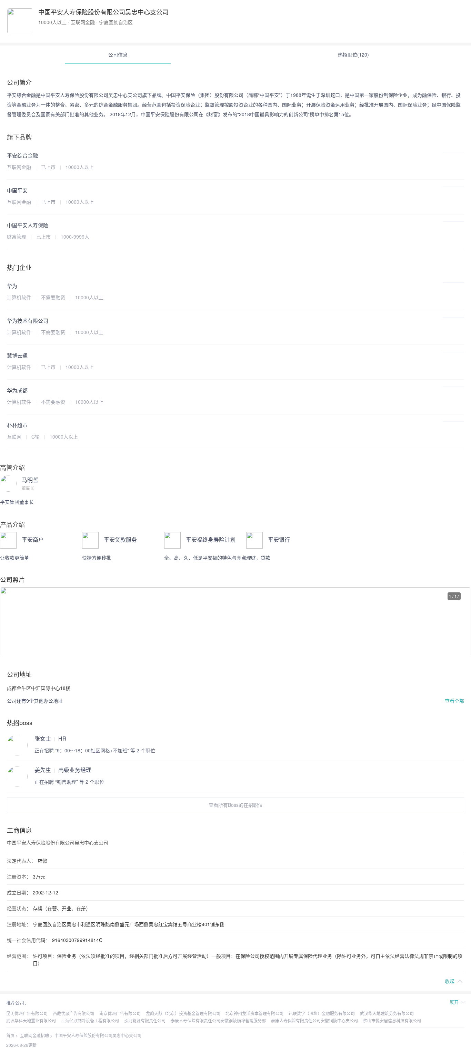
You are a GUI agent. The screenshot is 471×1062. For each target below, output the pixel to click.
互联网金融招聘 (34, 1035)
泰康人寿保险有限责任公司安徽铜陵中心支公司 (314, 1020)
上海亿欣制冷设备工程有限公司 (90, 1020)
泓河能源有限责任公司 (145, 1020)
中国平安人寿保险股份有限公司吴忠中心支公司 (97, 1035)
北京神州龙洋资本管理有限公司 (254, 1013)
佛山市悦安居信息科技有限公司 (392, 1020)
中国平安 (17, 190)
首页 (10, 1035)
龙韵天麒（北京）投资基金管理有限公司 (183, 1013)
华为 (12, 285)
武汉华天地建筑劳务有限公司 (387, 1013)
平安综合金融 (22, 155)
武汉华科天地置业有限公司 (31, 1020)
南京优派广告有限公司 (120, 1013)
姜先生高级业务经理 (62, 770)
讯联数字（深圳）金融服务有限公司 (322, 1013)
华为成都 (17, 390)
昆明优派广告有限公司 (27, 1013)
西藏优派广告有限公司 (73, 1013)
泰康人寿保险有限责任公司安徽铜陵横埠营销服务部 (218, 1020)
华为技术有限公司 (27, 320)
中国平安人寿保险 (27, 225)
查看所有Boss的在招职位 (236, 804)
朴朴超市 (17, 425)
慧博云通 (17, 355)
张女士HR (50, 738)
